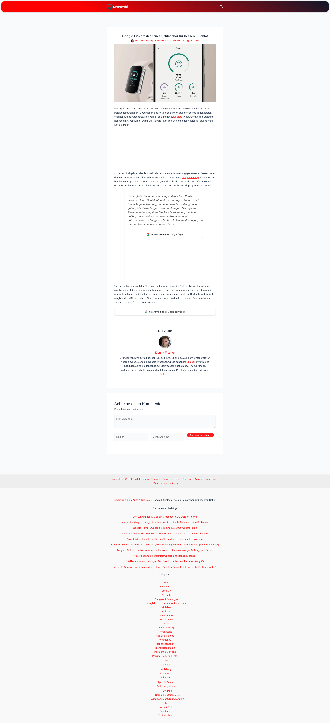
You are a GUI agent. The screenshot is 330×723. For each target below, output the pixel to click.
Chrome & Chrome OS (167, 695)
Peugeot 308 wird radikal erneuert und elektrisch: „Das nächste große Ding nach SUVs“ (165, 550)
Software (165, 677)
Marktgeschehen (165, 643)
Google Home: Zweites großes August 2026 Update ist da (165, 527)
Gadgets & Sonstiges (166, 599)
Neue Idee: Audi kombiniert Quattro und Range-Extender (165, 555)
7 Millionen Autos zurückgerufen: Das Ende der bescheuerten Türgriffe (165, 561)
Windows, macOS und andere (167, 699)
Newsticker (117, 479)
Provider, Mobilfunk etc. (165, 656)
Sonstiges (165, 711)
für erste (177, 116)
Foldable (166, 595)
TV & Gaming (166, 627)
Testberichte (165, 715)
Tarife (166, 660)
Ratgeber (165, 664)
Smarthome (166, 615)
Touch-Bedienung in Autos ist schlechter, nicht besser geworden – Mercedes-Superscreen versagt (165, 544)
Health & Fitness (165, 635)
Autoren (199, 479)
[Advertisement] (165, 149)
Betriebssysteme (166, 686)
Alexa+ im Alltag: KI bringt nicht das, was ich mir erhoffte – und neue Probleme (165, 522)
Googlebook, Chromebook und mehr (166, 603)
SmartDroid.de (122, 500)
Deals (165, 582)
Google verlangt (190, 177)
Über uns (187, 479)
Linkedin (164, 374)
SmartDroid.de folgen (137, 479)
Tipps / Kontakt (171, 479)
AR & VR (166, 591)
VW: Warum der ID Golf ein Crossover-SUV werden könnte (165, 516)
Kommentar (165, 639)
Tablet (166, 623)
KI (166, 703)
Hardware (165, 586)
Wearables (166, 631)
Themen (155, 479)
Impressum (212, 479)
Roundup (165, 673)
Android (167, 690)
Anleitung (166, 669)
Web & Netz (166, 707)
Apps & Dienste (193, 41)
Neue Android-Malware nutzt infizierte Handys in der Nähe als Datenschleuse (165, 533)
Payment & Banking (165, 651)
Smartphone (166, 619)
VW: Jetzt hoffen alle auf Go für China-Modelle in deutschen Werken (165, 539)
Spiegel (191, 362)
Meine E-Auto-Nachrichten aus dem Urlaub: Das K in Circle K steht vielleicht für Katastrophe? (165, 567)
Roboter (166, 611)
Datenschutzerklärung (165, 483)
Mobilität (166, 607)
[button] (221, 7)
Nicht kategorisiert (165, 647)
